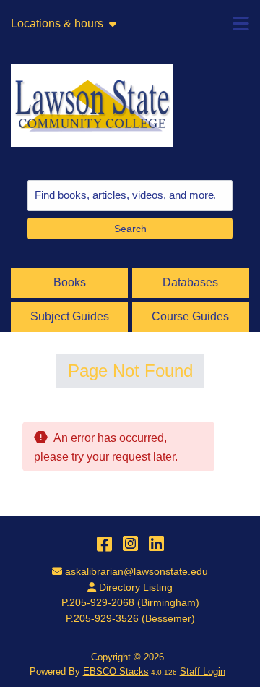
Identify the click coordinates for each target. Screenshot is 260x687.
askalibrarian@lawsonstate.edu (136, 571)
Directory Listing (135, 587)
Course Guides (190, 316)
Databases (190, 282)
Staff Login (202, 671)
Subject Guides (69, 316)
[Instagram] (130, 543)
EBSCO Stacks (116, 671)
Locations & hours (57, 24)
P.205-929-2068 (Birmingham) (130, 602)
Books (69, 282)
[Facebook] (104, 543)
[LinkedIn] (156, 543)
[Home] (92, 105)
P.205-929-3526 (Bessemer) (130, 618)
